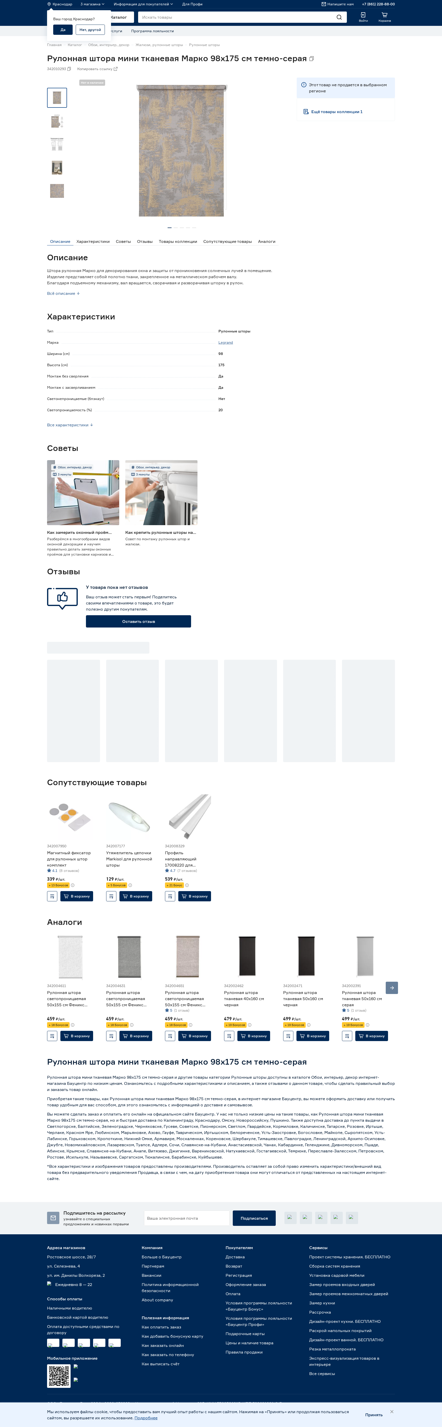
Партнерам (153, 1266)
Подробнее (146, 1417)
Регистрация (239, 1275)
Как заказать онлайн (163, 1345)
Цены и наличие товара (249, 1342)
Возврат (234, 1266)
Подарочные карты (245, 1333)
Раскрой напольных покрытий (340, 1330)
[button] (76, 896)
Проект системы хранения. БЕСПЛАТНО (349, 1256)
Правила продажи (244, 1352)
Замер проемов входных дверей (342, 1284)
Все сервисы (322, 1373)
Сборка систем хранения (334, 1266)
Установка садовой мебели (336, 1275)
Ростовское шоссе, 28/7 (71, 1256)
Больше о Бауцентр (162, 1256)
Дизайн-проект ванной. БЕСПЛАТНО (346, 1339)
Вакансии (151, 1275)
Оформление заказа (246, 1284)
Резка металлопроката (332, 1349)
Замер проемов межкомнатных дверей (348, 1293)
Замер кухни (322, 1302)
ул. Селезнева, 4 (63, 1266)
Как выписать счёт (161, 1363)
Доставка (235, 1256)
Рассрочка (320, 1312)
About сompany (157, 1299)
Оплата (233, 1293)
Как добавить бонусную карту (172, 1336)
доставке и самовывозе (228, 1104)
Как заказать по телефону (168, 1354)
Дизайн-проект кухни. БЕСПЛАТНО (345, 1321)
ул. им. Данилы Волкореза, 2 (76, 1275)
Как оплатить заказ (161, 1326)
